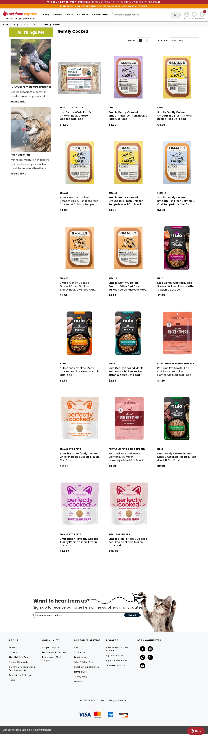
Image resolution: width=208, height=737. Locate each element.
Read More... (18, 101)
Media (12, 680)
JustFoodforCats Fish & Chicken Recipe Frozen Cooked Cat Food (75, 115)
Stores (12, 647)
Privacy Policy (80, 676)
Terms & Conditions (115, 665)
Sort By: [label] (163, 40)
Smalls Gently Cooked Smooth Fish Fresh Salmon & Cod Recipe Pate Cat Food (176, 201)
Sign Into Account (114, 655)
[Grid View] (140, 40)
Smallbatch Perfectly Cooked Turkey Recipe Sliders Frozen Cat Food (79, 542)
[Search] (175, 15)
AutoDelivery (80, 657)
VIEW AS (131, 40)
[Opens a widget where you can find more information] (196, 731)
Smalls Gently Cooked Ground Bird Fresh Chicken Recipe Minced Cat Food (126, 201)
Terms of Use (80, 671)
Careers (13, 652)
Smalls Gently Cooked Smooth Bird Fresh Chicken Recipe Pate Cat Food (175, 115)
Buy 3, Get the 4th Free (116, 660)
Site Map (78, 681)
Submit (132, 615)
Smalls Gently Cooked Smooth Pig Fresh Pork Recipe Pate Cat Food (128, 115)
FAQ (76, 647)
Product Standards (18, 662)
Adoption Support (51, 647)
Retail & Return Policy (84, 662)
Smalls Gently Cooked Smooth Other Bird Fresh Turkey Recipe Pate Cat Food (128, 286)
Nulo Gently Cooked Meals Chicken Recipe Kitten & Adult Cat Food (79, 371)
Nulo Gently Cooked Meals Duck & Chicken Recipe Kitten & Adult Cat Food (176, 457)
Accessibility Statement (20, 675)
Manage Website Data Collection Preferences (27, 729)
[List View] (147, 40)
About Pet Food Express (20, 657)
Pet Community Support (54, 652)
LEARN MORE (143, 6)
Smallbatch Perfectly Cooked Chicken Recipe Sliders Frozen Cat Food (79, 457)
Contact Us (79, 652)
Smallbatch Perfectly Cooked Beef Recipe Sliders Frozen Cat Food (128, 542)
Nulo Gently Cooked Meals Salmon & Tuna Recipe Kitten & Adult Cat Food (176, 286)
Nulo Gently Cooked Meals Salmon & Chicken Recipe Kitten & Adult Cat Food (126, 371)
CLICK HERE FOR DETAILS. (148, 2)
